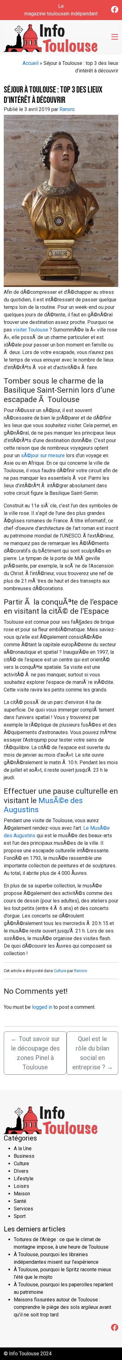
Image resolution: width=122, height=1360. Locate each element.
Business (24, 1156)
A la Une (23, 1148)
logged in (42, 1007)
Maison (22, 1194)
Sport (20, 1216)
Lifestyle (23, 1179)
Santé (20, 1201)
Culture (60, 970)
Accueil (30, 63)
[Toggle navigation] (114, 37)
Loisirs (21, 1186)
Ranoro (67, 109)
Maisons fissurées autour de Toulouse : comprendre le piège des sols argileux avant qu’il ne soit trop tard (62, 1307)
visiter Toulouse (30, 330)
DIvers (21, 1171)
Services (23, 1209)
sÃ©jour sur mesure (42, 455)
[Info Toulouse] (51, 36)
